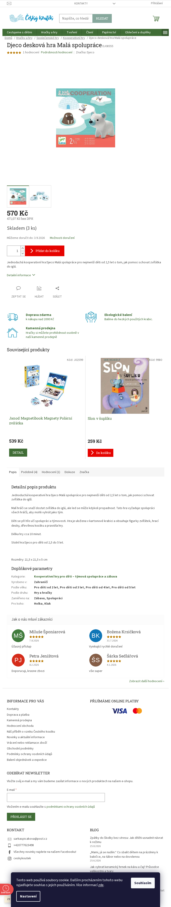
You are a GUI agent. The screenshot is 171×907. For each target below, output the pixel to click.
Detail (18, 452)
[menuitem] (19, 32)
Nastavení (28, 896)
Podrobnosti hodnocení (56, 52)
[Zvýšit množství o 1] (22, 248)
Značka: (85, 52)
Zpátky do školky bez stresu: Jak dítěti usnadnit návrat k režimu (126, 840)
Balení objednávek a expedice (27, 760)
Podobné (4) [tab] (29, 472)
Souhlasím (142, 883)
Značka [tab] (84, 472)
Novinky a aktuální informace (26, 737)
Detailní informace (19, 275)
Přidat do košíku (48, 251)
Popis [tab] (13, 472)
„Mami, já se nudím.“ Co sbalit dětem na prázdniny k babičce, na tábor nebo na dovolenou (124, 854)
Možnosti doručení (62, 238)
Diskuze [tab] (70, 472)
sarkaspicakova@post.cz (30, 839)
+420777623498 (24, 845)
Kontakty (81, 4)
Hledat (102, 18)
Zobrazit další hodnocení (145, 681)
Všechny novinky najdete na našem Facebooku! (45, 852)
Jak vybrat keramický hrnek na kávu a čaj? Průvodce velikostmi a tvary (124, 869)
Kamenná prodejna (19, 720)
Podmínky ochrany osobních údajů (29, 754)
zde (101, 885)
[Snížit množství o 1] (22, 253)
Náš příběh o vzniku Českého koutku (31, 731)
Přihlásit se (21, 817)
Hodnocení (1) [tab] (51, 472)
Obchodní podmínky (20, 748)
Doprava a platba (18, 715)
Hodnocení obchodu (20, 726)
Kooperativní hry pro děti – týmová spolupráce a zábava (75, 576)
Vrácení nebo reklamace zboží (27, 743)
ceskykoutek (22, 858)
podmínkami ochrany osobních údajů (71, 807)
